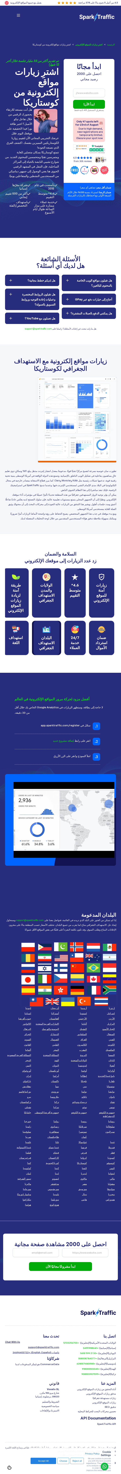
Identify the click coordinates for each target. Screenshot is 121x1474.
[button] (15, 16)
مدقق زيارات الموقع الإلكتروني (101, 1393)
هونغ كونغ (54, 1204)
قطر (112, 1152)
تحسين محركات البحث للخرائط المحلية (97, 1411)
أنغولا (112, 1065)
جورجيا (27, 1121)
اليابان (112, 1060)
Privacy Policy (92, 1453)
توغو (84, 1107)
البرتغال (27, 1029)
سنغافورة (54, 1131)
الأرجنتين (82, 1018)
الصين (112, 1039)
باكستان (55, 1081)
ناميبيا (56, 1194)
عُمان (84, 1136)
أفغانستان (54, 1018)
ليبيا (57, 1173)
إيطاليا (84, 1075)
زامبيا (28, 1126)
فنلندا (28, 1152)
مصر (84, 1183)
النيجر (28, 1060)
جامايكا (27, 1112)
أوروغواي (26, 1070)
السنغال (111, 1034)
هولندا (28, 1204)
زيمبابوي (54, 1126)
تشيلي (28, 1107)
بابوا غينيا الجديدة (106, 1075)
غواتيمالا (83, 1142)
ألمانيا (28, 1049)
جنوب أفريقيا (24, 1018)
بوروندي (55, 1091)
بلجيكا (84, 1081)
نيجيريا (111, 1194)
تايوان (112, 1096)
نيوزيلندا (55, 1199)
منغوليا (111, 1183)
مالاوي (83, 1178)
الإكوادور (27, 1023)
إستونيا (83, 1013)
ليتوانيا (111, 1173)
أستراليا (55, 1013)
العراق (84, 1039)
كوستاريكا (82, 1163)
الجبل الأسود (108, 1029)
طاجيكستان (53, 1136)
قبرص (84, 1152)
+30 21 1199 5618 (89, 1353)
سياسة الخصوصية (50, 1406)
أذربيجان (55, 1008)
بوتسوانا (111, 1086)
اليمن (28, 1065)
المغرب (83, 1049)
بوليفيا (111, 1091)
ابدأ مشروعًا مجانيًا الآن (60, 1266)
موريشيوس (53, 1189)
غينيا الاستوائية (24, 1147)
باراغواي (27, 1081)
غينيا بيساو (54, 1147)
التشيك (83, 1029)
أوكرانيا (111, 1070)
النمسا (111, 1055)
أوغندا (84, 1070)
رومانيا (111, 1121)
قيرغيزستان (25, 1157)
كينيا (57, 1168)
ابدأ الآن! (89, 104)
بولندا (84, 1091)
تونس (112, 1107)
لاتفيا (84, 1168)
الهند (56, 1060)
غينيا (112, 1142)
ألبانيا (84, 1023)
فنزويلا (111, 1147)
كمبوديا (111, 1157)
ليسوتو (55, 1178)
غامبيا (28, 1142)
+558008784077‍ (87, 1358)
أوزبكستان (54, 1070)
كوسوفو (111, 1163)
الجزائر (27, 1034)
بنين (85, 1086)
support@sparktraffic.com (38, 328)
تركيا (56, 1102)
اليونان (55, 1065)
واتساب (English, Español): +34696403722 (36, 1352)
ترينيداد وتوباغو (79, 1102)
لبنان (28, 1173)
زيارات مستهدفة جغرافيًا (104, 1398)
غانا (57, 1142)
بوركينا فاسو (25, 1091)
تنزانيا (56, 1107)
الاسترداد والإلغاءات (49, 1410)
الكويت (111, 1044)
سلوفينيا (27, 1131)
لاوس (112, 1168)
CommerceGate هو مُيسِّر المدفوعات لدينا (37, 1364)
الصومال (54, 1039)
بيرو (29, 1096)
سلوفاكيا (110, 1126)
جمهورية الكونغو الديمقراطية (107, 1114)
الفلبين (55, 1044)
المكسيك (110, 1049)
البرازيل (111, 1023)
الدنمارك (54, 1034)
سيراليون (110, 1131)
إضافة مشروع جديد (63, 740)
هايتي (84, 1199)
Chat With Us (12, 1341)
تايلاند (84, 1096)
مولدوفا (111, 1189)
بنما (57, 1086)
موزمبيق (82, 1189)
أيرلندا (56, 1075)
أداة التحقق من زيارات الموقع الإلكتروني (96, 1389)
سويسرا (83, 1131)
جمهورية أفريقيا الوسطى (47, 1112)
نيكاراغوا (27, 1199)
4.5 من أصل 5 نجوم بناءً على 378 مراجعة (98, 2)
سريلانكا (83, 1126)
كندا (29, 1163)
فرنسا (84, 1147)
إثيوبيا (28, 1008)
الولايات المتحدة (79, 1060)
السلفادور (82, 1034)
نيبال (84, 1194)
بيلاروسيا (54, 1096)
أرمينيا (84, 1008)
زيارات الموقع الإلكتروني (104, 1402)
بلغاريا (112, 1081)
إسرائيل (111, 1013)
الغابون (27, 1044)
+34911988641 (90, 1347)
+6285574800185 (86, 1363)
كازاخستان (54, 1157)
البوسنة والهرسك (50, 1029)
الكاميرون (82, 1044)
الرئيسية (111, 44)
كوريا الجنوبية (52, 1163)
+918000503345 (91, 1368)
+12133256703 (71, 1342)
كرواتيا (84, 1157)
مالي (112, 1178)
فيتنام (56, 1152)
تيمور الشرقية (24, 1178)
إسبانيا (28, 1013)
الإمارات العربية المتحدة (47, 1023)
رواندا (56, 1121)
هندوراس (110, 1199)
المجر (56, 1049)
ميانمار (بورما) (24, 1194)
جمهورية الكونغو (79, 1112)
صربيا (28, 1136)
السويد (27, 1039)
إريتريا (112, 1008)
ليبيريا (84, 1173)
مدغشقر (55, 1183)
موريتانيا (27, 1189)
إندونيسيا (82, 1065)
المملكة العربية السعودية (19, 1055)
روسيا (84, 1121)
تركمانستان (25, 1102)
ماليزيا (28, 1183)
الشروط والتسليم (50, 1401)
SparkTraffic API (106, 1423)
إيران (28, 1075)
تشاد (112, 1102)
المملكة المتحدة (51, 1055)
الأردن (112, 1018)
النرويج (83, 1055)
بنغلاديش (26, 1086)
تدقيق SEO (110, 1406)
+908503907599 (90, 1374)
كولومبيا (27, 1168)
